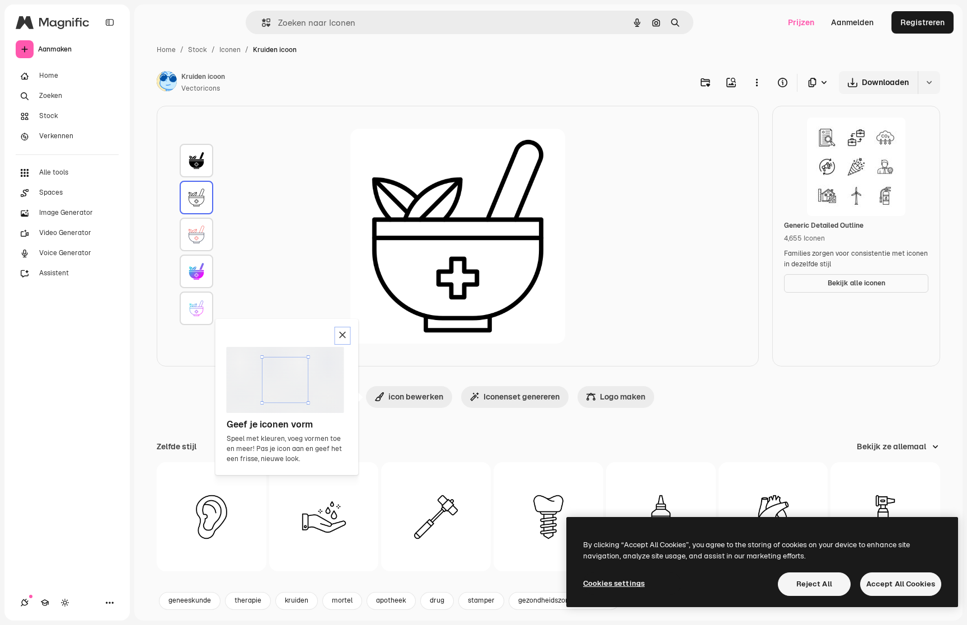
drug (437, 600)
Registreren (922, 22)
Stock (197, 49)
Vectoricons (200, 88)
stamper (481, 600)
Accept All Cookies (900, 584)
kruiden (296, 600)
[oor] (211, 517)
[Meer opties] (756, 82)
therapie (247, 600)
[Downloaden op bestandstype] (818, 82)
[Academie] (45, 603)
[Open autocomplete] (261, 22)
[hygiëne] (324, 517)
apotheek (391, 600)
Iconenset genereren (522, 397)
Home (166, 49)
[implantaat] (548, 517)
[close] (343, 335)
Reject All (814, 584)
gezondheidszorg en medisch (564, 600)
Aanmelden (852, 22)
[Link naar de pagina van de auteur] (167, 83)
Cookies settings (614, 583)
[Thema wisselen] (65, 603)
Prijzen (801, 22)
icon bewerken (415, 397)
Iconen (230, 49)
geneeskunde (189, 600)
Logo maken (622, 397)
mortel (342, 600)
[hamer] (436, 517)
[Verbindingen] (25, 603)
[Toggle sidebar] (110, 22)
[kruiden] (196, 160)
